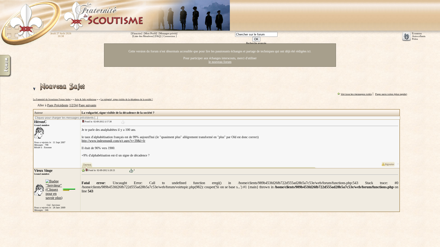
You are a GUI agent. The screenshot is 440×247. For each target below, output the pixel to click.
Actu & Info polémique (85, 99)
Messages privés (168, 33)
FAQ (157, 36)
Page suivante (87, 105)
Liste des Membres (143, 36)
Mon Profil (150, 33)
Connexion (169, 36)
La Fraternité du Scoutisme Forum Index (52, 99)
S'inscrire (136, 33)
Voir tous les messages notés (356, 94)
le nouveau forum (220, 62)
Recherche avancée (256, 43)
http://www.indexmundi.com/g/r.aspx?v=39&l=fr (113, 140)
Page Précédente (57, 105)
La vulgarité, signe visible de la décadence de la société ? (127, 99)
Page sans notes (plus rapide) (391, 94)
